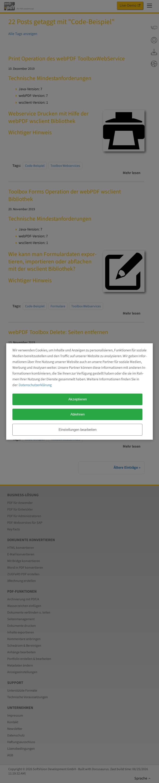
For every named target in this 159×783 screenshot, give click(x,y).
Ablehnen (77, 414)
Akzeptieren (77, 399)
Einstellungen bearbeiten (77, 430)
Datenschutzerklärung (35, 385)
